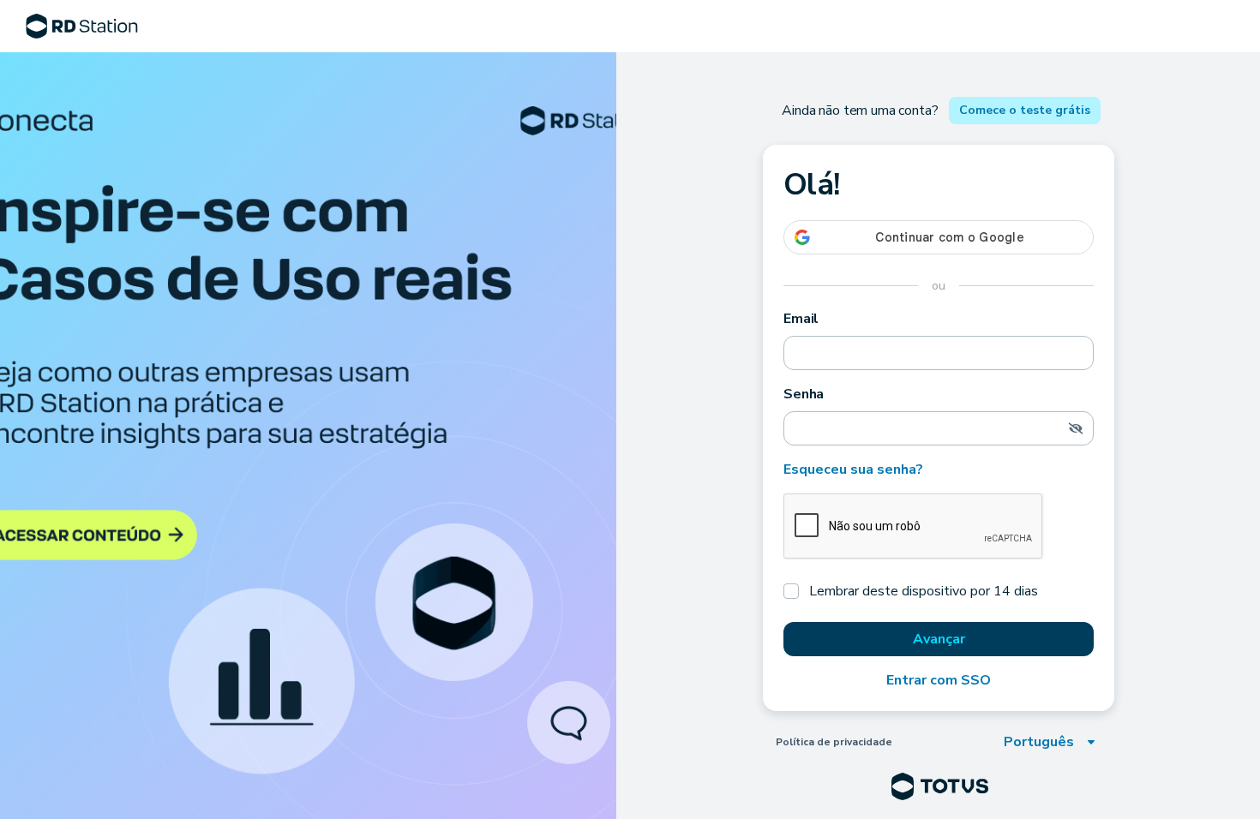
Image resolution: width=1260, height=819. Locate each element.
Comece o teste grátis (1024, 110)
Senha (803, 394)
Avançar (938, 639)
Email (801, 318)
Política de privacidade (834, 742)
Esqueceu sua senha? (853, 469)
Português (1039, 741)
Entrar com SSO (938, 680)
